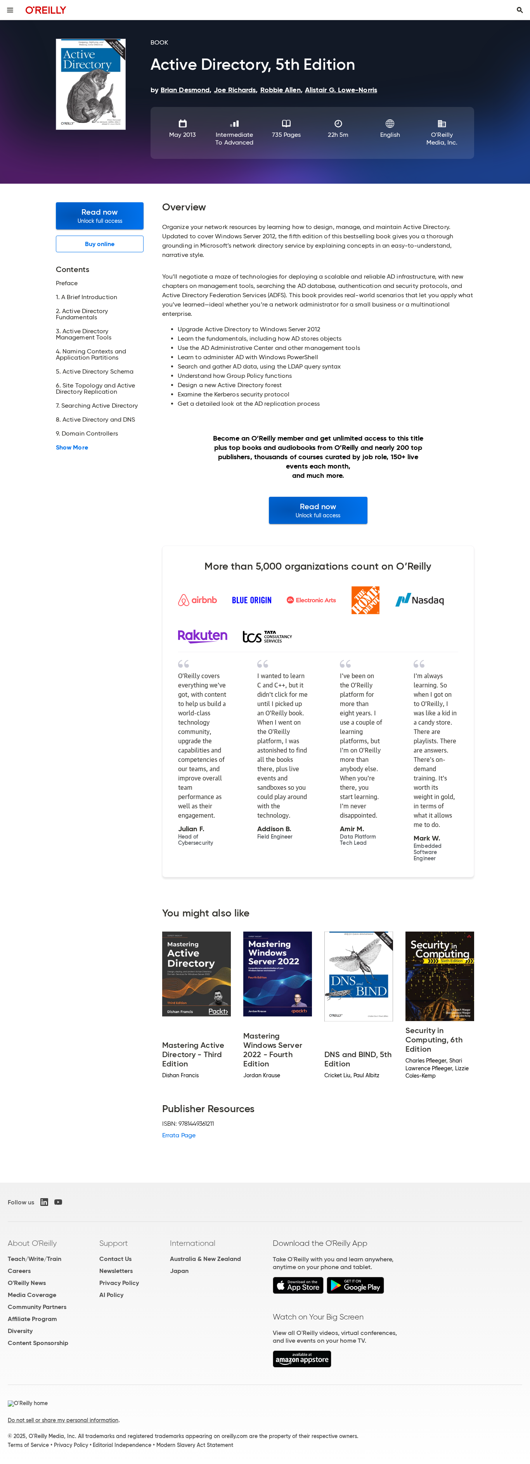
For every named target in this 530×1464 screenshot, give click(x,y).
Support (113, 1243)
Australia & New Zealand (205, 1259)
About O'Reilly (32, 1243)
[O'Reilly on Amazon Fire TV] (302, 1365)
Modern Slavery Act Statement (194, 1445)
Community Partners (37, 1307)
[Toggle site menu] (10, 10)
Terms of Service (28, 1445)
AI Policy (111, 1295)
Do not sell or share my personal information (63, 1420)
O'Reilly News (27, 1283)
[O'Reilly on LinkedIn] (44, 1202)
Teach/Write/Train (34, 1259)
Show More (72, 447)
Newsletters (116, 1271)
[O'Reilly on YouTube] (58, 1202)
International (192, 1243)
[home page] (46, 10)
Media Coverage (32, 1295)
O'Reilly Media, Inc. (442, 138)
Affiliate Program (32, 1319)
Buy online (100, 244)
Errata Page (179, 1135)
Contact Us (115, 1259)
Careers (19, 1271)
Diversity (20, 1331)
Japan (179, 1271)
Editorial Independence (122, 1445)
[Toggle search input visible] (520, 10)
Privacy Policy (119, 1283)
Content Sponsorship (38, 1343)
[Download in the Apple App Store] (298, 1292)
